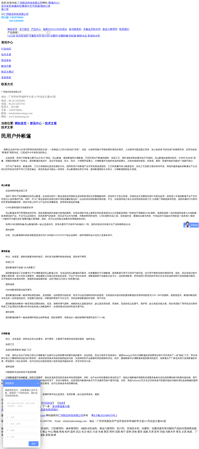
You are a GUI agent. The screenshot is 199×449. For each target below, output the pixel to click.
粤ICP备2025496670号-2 (104, 415)
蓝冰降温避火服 (61, 406)
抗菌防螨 (63, 35)
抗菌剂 (54, 35)
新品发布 (43, 409)
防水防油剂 (22, 35)
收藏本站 (17, 6)
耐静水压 (82, 35)
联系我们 (53, 409)
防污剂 (46, 35)
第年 (5, 9)
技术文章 (51, 123)
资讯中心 (36, 123)
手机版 (36, 6)
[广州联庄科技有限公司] (15, 14)
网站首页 (21, 123)
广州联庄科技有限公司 (29, 2)
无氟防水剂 (35, 35)
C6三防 (11, 35)
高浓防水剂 (94, 35)
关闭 (61, 403)
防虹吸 (72, 35)
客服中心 (54, 2)
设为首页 (6, 6)
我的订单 (45, 6)
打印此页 (48, 403)
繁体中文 (27, 6)
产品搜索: (12, 32)
